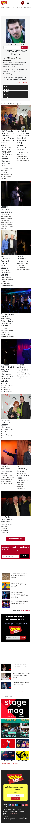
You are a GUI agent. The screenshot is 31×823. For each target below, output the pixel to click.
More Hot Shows (5, 763)
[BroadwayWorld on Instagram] (13, 805)
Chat (13, 7)
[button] (22, 3)
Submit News (14, 811)
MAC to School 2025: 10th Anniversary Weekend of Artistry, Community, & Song (15, 65)
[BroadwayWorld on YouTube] (26, 805)
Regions (21, 811)
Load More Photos (15, 538)
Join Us (6, 811)
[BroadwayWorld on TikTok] (19, 805)
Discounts (16, 763)
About (13, 809)
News (7, 89)
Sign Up (24, 47)
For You (8, 7)
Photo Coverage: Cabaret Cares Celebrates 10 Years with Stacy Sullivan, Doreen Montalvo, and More (7, 478)
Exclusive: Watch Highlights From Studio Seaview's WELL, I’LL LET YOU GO (21, 675)
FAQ (7, 97)
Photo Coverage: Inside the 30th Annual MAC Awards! (23, 375)
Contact (19, 809)
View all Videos (23, 692)
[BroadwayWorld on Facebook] (9, 805)
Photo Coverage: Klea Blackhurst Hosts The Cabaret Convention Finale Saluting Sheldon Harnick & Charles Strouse (7, 221)
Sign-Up (15, 798)
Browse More (21, 611)
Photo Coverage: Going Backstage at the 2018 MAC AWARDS (23, 157)
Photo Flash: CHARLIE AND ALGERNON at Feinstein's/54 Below (7, 283)
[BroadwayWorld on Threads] (23, 805)
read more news (23, 82)
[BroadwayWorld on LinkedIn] (16, 805)
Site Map (6, 814)
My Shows (19, 7)
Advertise (7, 809)
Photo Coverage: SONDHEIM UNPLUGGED (21, 486)
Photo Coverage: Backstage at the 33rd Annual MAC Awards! (6, 174)
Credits (8, 92)
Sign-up (23, 637)
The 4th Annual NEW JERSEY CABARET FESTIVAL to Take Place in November (15, 71)
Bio (7, 86)
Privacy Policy (23, 819)
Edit (7, 94)
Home (2, 7)
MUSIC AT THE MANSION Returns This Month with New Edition (14, 78)
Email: (15, 793)
